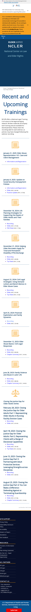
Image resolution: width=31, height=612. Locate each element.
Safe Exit (14, 610)
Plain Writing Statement (7, 550)
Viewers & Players (5, 532)
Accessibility (3, 529)
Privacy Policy (4, 522)
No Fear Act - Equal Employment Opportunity (5, 555)
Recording (10, 321)
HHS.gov (2, 568)
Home (4, 88)
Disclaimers (3, 535)
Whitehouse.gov (4, 576)
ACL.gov (2, 565)
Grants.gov (3, 573)
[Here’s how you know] (15, 2)
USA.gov (2, 571)
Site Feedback (4, 537)
